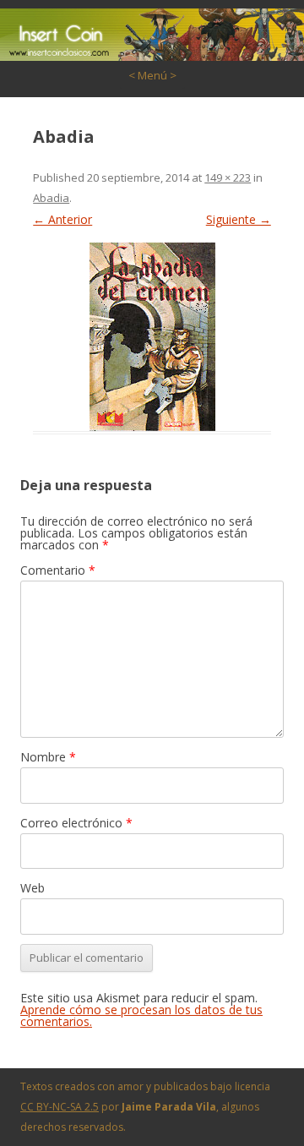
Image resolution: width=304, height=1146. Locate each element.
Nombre (48, 757)
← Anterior (62, 219)
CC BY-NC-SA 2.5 (59, 1107)
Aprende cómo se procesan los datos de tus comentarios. (141, 1015)
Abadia (51, 197)
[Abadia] (152, 337)
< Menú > (152, 75)
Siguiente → (238, 219)
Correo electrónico (76, 823)
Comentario (57, 570)
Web (32, 888)
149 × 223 (227, 177)
